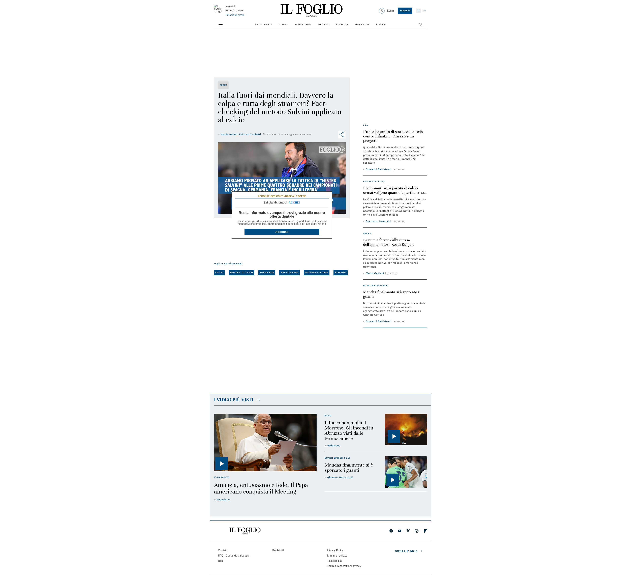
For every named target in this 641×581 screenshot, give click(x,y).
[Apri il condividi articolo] (342, 134)
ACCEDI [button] (294, 202)
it (418, 10)
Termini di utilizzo (337, 555)
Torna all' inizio (406, 551)
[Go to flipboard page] (425, 531)
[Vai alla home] (312, 10)
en (424, 10)
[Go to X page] (408, 531)
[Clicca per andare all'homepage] (245, 531)
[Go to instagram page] (416, 531)
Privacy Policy (335, 550)
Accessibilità (334, 560)
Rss (220, 560)
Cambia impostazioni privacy (344, 566)
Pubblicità (278, 550)
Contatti (222, 550)
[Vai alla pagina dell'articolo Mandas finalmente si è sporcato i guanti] (406, 472)
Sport (223, 85)
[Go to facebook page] (391, 531)
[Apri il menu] (220, 24)
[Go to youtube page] (399, 531)
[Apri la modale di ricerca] (420, 24)
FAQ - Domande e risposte (234, 555)
